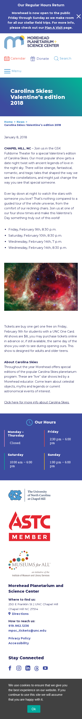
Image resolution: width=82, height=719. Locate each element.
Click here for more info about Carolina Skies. (36, 402)
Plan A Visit (54, 28)
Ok (34, 709)
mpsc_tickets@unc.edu (27, 630)
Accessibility (18, 643)
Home (8, 121)
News (21, 121)
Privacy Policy (19, 638)
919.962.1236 (18, 625)
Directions (20, 613)
